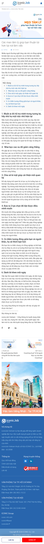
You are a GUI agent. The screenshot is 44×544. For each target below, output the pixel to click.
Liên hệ (11, 540)
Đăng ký (32, 540)
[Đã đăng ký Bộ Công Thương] (31, 468)
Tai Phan (6, 49)
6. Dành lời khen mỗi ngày (15, 106)
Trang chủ (5, 9)
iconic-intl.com (7, 517)
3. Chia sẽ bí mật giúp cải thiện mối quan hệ (22, 93)
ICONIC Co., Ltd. (29, 532)
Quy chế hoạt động (8, 460)
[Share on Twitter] (10, 327)
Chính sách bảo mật (9, 464)
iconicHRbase (7, 520)
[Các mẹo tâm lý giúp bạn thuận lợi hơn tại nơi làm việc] (22, 25)
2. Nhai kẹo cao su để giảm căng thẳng (20, 91)
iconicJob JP (6, 524)
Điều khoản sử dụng (9, 467)
